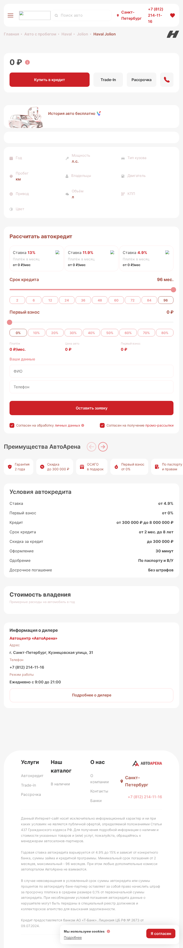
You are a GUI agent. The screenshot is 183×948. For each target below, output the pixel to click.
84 (149, 300)
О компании (99, 778)
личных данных (67, 425)
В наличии (60, 784)
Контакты (99, 791)
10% (36, 333)
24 (67, 300)
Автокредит (32, 775)
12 (50, 300)
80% (164, 333)
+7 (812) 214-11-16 (27, 667)
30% (73, 333)
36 (83, 300)
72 (133, 300)
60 (116, 300)
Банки (96, 800)
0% (18, 333)
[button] (91, 116)
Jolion (82, 34)
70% (146, 333)
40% (91, 333)
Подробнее (73, 937)
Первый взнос (25, 312)
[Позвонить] (166, 80)
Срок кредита (24, 279)
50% (109, 333)
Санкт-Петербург (131, 15)
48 (100, 300)
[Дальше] (103, 447)
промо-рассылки (159, 425)
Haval (66, 34)
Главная (11, 34)
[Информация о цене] (27, 62)
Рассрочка (31, 794)
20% (54, 333)
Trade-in (28, 785)
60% (128, 333)
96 (165, 300)
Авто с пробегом (40, 34)
